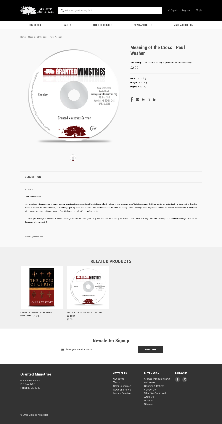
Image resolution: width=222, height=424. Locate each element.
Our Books (35, 25)
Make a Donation (183, 25)
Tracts (66, 25)
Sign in (174, 10)
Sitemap (148, 404)
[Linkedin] (154, 99)
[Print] (143, 99)
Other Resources (102, 25)
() (200, 10)
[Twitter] (149, 99)
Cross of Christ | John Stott (36, 312)
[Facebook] (131, 99)
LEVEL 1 (29, 189)
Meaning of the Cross (34, 236)
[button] (111, 177)
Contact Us (150, 389)
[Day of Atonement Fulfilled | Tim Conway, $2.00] (88, 288)
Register (186, 10)
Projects (148, 400)
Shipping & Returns (154, 386)
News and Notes (143, 25)
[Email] (137, 99)
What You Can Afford (155, 393)
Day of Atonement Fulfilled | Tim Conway (85, 314)
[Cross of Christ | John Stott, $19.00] (41, 288)
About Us (149, 397)
